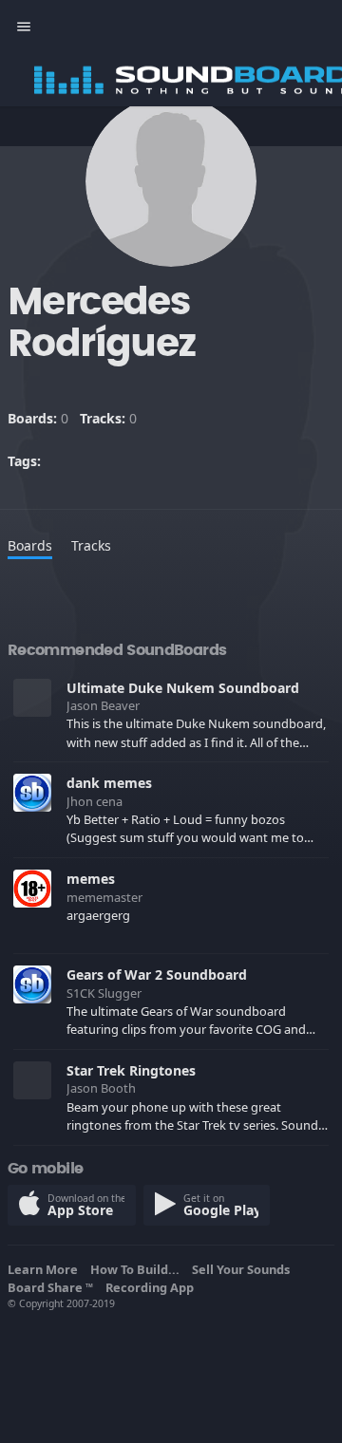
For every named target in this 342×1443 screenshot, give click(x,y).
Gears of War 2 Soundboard (156, 974)
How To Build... (137, 1269)
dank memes (109, 783)
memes (90, 879)
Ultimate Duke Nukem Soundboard (182, 688)
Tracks (91, 545)
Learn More (46, 1269)
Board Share (50, 1287)
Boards (30, 545)
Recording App (152, 1287)
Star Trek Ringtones (131, 1070)
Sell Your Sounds (243, 1269)
